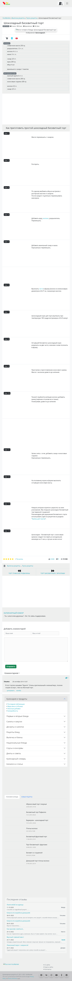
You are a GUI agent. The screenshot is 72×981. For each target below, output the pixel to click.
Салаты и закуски (14, 721)
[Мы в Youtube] (56, 975)
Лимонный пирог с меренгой (17, 945)
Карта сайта (48, 967)
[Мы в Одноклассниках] (61, 975)
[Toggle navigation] (67, 3)
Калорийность (12, 711)
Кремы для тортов (38, 519)
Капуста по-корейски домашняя (18, 913)
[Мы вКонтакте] (46, 975)
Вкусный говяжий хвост (15, 937)
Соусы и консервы (14, 748)
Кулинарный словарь (16, 758)
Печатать (19, 559)
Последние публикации (16, 704)
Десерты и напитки (15, 727)
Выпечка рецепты (13, 566)
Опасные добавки (13, 709)
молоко (46, 218)
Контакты (47, 969)
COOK (52, 559)
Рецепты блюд (13, 732)
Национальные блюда (16, 743)
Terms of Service (12, 978)
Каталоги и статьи (14, 764)
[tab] (7, 38)
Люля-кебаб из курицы (15, 905)
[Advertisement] (36, 109)
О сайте (47, 965)
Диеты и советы (13, 753)
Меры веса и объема (15, 706)
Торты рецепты (27, 566)
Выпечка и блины (14, 737)
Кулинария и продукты (16, 699)
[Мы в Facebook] (66, 975)
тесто (41, 289)
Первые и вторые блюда (17, 716)
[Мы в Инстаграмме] (51, 975)
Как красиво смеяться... (15, 929)
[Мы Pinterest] (41, 975)
